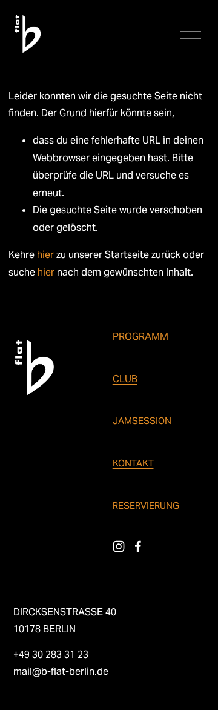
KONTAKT (133, 463)
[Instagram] (119, 546)
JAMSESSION (142, 420)
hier (45, 254)
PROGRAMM (140, 336)
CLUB (125, 379)
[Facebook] (138, 546)
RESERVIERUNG (146, 505)
